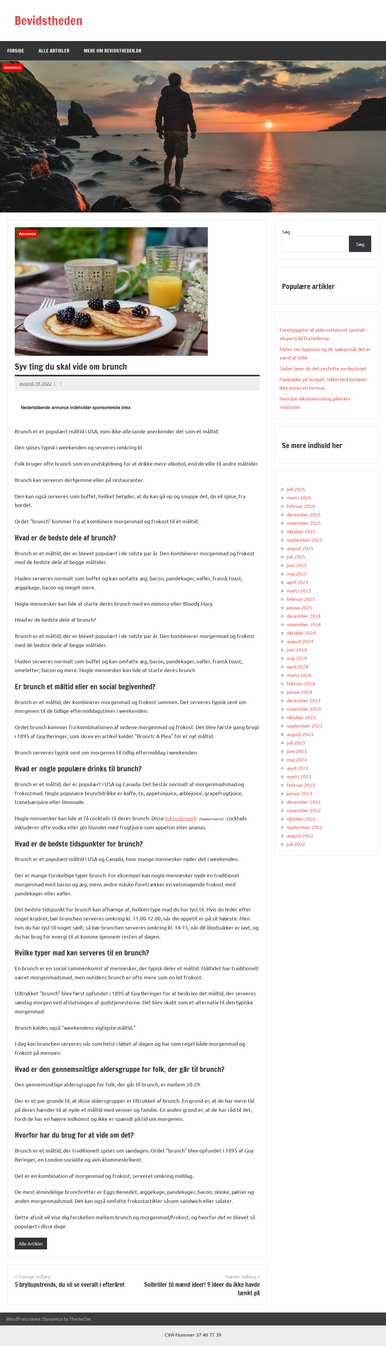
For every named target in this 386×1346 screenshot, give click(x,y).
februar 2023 (301, 785)
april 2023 (297, 768)
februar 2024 (301, 683)
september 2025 (304, 540)
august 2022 (300, 835)
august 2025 (300, 548)
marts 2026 (299, 497)
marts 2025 (299, 590)
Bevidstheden (48, 20)
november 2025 (304, 523)
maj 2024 (297, 658)
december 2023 (304, 700)
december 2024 (304, 616)
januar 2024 (299, 692)
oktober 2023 (301, 717)
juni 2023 (297, 751)
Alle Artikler (54, 50)
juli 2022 (296, 844)
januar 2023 (299, 793)
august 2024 (300, 641)
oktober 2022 (301, 818)
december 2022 (304, 802)
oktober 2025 (301, 531)
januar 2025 (299, 607)
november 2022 (304, 810)
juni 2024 (297, 649)
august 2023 (300, 734)
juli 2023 (296, 742)
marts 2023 (299, 776)
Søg (286, 231)
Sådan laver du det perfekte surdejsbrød (323, 368)
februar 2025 (301, 599)
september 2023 (304, 725)
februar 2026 (301, 506)
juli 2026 (296, 489)
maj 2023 (297, 759)
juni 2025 (297, 565)
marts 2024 (299, 675)
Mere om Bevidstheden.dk (112, 50)
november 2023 (304, 709)
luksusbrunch (181, 818)
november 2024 (304, 624)
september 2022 (304, 827)
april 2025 (297, 582)
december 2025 (304, 514)
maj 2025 (297, 573)
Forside (15, 50)
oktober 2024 (301, 633)
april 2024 (297, 666)
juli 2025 (296, 556)
